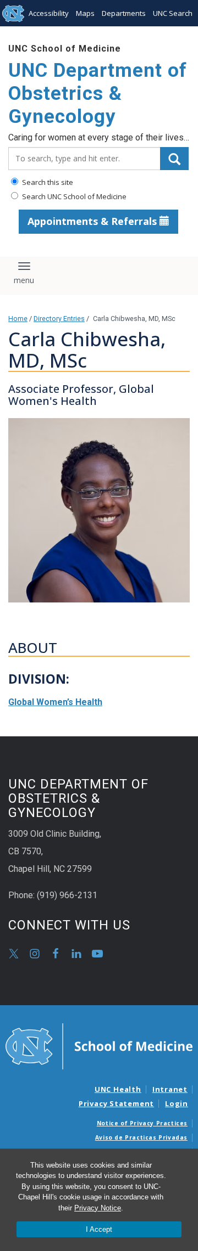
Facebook (55, 953)
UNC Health (118, 1089)
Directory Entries (59, 318)
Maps (85, 13)
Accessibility (49, 13)
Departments (124, 13)
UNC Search (173, 13)
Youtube (97, 953)
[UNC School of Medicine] (99, 1046)
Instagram (34, 953)
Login (176, 1103)
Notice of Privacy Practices (142, 1123)
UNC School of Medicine (64, 48)
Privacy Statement (116, 1103)
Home (18, 318)
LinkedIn (76, 953)
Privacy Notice (97, 1208)
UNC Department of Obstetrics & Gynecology (97, 93)
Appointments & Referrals (94, 221)
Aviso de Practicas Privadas (141, 1137)
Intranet (170, 1089)
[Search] (174, 158)
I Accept (99, 1229)
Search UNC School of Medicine (73, 196)
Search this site (46, 182)
